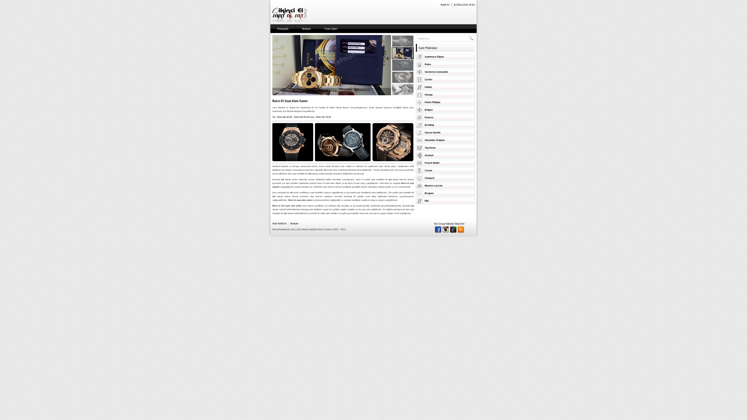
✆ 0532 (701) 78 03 (464, 5)
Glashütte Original (435, 140)
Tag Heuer (430, 147)
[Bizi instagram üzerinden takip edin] (445, 229)
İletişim (306, 28)
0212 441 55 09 (284, 117)
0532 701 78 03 (323, 117)
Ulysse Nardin (432, 132)
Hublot (428, 87)
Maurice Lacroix (434, 185)
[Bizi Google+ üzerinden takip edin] (453, 229)
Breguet (429, 193)
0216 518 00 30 (301, 117)
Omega (429, 94)
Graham (429, 155)
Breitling (429, 125)
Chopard (429, 178)
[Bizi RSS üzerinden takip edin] (461, 229)
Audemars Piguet (434, 56)
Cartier (428, 79)
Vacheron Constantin (436, 72)
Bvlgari (429, 109)
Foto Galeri (331, 28)
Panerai (429, 117)
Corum (428, 170)
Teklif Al (444, 5)
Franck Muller (432, 163)
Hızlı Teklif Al (279, 223)
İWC (427, 201)
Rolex (428, 64)
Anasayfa (282, 28)
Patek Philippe (432, 102)
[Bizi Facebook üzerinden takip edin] (438, 229)
